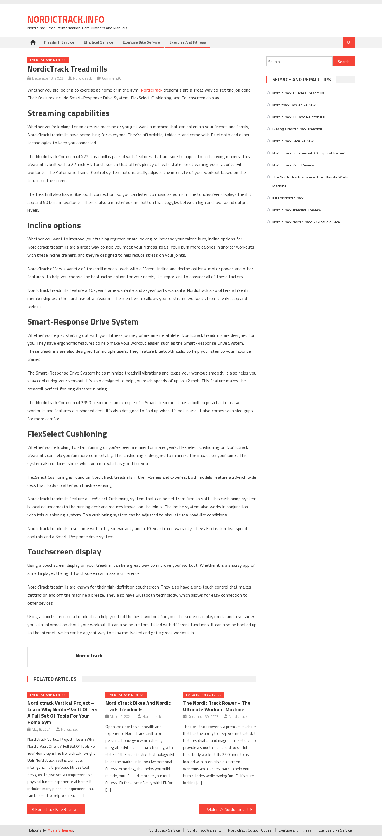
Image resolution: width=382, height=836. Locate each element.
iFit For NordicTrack (288, 198)
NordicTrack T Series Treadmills (298, 93)
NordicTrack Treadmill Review (296, 210)
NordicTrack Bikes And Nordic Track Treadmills (138, 706)
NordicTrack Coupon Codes (250, 830)
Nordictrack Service (164, 830)
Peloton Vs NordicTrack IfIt (227, 809)
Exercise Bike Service (141, 42)
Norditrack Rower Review (294, 105)
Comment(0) (112, 78)
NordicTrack (82, 78)
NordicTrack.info (65, 19)
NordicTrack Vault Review (293, 165)
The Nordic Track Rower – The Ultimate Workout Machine (217, 706)
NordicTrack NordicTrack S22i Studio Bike (306, 222)
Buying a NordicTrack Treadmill (297, 129)
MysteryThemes (60, 830)
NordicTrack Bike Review (56, 809)
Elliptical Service (98, 42)
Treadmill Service (58, 42)
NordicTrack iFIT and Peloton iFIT (299, 117)
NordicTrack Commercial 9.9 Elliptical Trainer (308, 153)
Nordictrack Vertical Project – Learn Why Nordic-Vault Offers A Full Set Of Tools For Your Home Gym (62, 712)
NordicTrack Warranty (204, 830)
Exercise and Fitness (187, 42)
